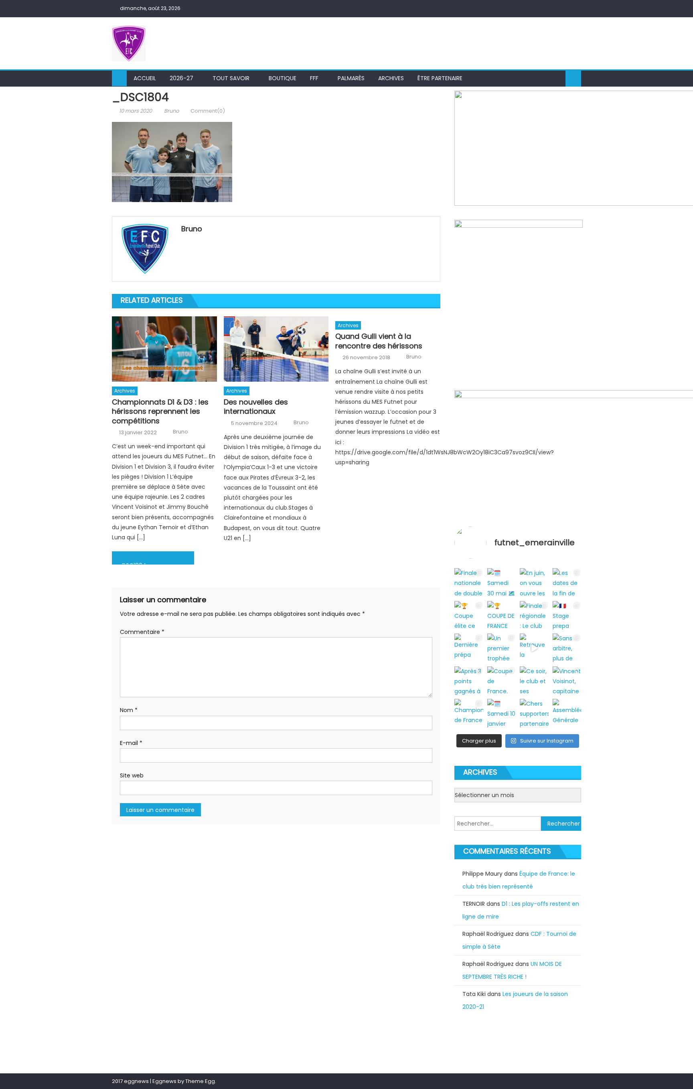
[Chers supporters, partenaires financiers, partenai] (534, 713)
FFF (314, 78)
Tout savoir (231, 78)
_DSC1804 (132, 563)
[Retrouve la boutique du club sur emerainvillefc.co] (534, 648)
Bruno (171, 111)
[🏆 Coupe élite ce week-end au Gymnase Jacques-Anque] (468, 615)
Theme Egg (200, 1081)
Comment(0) (207, 111)
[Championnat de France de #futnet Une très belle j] (468, 713)
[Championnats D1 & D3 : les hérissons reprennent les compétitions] (164, 349)
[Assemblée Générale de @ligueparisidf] (567, 713)
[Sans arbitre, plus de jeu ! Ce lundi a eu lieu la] (567, 648)
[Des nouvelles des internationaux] (276, 349)
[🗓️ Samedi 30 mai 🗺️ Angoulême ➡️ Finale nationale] (501, 582)
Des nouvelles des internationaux (256, 406)
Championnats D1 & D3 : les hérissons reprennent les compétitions (160, 411)
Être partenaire (439, 78)
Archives (391, 78)
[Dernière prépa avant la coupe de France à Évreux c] (468, 648)
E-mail (131, 743)
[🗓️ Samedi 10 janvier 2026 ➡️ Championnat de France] (501, 713)
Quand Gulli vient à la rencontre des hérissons (378, 341)
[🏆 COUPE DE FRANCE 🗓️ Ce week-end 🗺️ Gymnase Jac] (501, 615)
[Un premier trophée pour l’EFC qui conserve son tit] (501, 648)
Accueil (145, 78)
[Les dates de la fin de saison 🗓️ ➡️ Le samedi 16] (567, 582)
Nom (129, 710)
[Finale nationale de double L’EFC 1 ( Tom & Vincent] (468, 582)
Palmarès (351, 78)
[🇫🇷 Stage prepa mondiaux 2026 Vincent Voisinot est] (567, 615)
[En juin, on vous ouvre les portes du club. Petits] (534, 582)
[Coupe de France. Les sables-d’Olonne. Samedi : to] (501, 680)
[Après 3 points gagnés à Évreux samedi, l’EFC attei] (468, 680)
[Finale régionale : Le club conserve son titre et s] (534, 615)
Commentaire (142, 632)
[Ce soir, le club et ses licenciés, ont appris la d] (534, 680)
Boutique (282, 78)
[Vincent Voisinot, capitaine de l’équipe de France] (567, 680)
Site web (132, 775)
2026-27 (181, 78)
